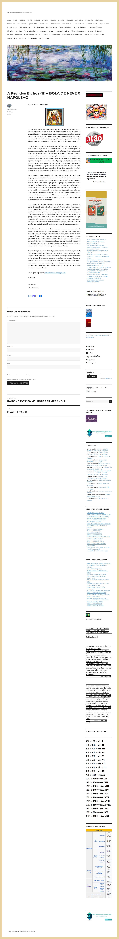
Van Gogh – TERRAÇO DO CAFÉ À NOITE (98, 583)
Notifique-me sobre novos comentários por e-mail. (21, 374)
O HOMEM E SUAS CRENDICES (95, 280)
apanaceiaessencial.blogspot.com (55, 273)
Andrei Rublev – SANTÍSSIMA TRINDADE (98, 591)
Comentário (12, 320)
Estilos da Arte (67, 24)
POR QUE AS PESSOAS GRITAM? (96, 245)
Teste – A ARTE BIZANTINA (94, 534)
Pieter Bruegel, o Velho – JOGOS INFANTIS (98, 523)
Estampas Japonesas (14, 35)
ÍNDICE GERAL (44, 38)
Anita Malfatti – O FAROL (94, 522)
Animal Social (44, 24)
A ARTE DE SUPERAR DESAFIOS (95, 263)
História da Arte (51, 27)
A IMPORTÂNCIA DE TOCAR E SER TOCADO (99, 267)
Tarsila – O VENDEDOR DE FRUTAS (96, 518)
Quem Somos (12, 38)
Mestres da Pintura (95, 27)
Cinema (45, 20)
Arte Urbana (21, 24)
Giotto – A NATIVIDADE (93, 585)
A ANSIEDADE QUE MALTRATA (95, 242)
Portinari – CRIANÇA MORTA (95, 538)
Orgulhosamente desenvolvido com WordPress (22, 931)
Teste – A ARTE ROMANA (94, 531)
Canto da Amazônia (62, 31)
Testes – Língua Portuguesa (94, 35)
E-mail (10, 355)
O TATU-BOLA (91, 545)
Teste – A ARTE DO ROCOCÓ (94, 540)
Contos (22, 20)
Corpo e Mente (104, 24)
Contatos (22, 38)
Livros (15, 20)
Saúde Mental (79, 24)
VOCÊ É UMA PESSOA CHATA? (95, 265)
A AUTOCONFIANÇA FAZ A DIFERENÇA (97, 274)
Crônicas (61, 20)
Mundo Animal (12, 27)
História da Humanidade (51, 35)
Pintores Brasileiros (30, 31)
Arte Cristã (79, 20)
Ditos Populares (38, 27)
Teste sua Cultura (65, 27)
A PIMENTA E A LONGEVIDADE (95, 260)
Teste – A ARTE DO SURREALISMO (96, 520)
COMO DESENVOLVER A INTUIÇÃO (96, 240)
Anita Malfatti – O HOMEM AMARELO (97, 551)
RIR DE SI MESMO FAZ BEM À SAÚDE (97, 269)
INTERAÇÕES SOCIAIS (93, 282)
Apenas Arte (32, 24)
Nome (9, 347)
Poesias (37, 20)
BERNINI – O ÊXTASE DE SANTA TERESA (98, 536)
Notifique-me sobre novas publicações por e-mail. (21, 379)
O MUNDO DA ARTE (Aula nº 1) (95, 512)
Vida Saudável (92, 24)
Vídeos (29, 20)
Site (8, 363)
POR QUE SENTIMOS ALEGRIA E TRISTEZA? (99, 262)
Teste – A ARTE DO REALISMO (95, 542)
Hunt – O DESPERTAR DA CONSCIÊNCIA (98, 600)
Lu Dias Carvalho (12, 109)
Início (9, 20)
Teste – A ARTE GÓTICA (93, 596)
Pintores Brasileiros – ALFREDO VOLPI (97, 516)
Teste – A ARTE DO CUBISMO (95, 529)
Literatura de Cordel (94, 31)
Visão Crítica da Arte (78, 31)
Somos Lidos (32, 38)
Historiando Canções (14, 31)
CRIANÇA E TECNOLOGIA (94, 278)
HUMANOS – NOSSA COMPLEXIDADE (97, 276)
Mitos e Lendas (25, 27)
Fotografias (99, 20)
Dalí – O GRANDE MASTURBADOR (96, 576)
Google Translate (108, 378)
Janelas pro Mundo (46, 31)
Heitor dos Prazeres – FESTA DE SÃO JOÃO (98, 514)
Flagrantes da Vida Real (32, 35)
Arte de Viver (55, 24)
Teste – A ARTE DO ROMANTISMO (96, 543)
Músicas (53, 20)
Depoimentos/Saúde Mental (72, 35)
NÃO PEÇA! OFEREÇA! (93, 243)
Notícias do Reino (80, 27)
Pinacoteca (89, 20)
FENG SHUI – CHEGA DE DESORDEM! (97, 254)
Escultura (69, 20)
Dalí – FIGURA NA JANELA (94, 533)
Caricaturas (11, 24)
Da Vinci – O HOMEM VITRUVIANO (96, 598)
